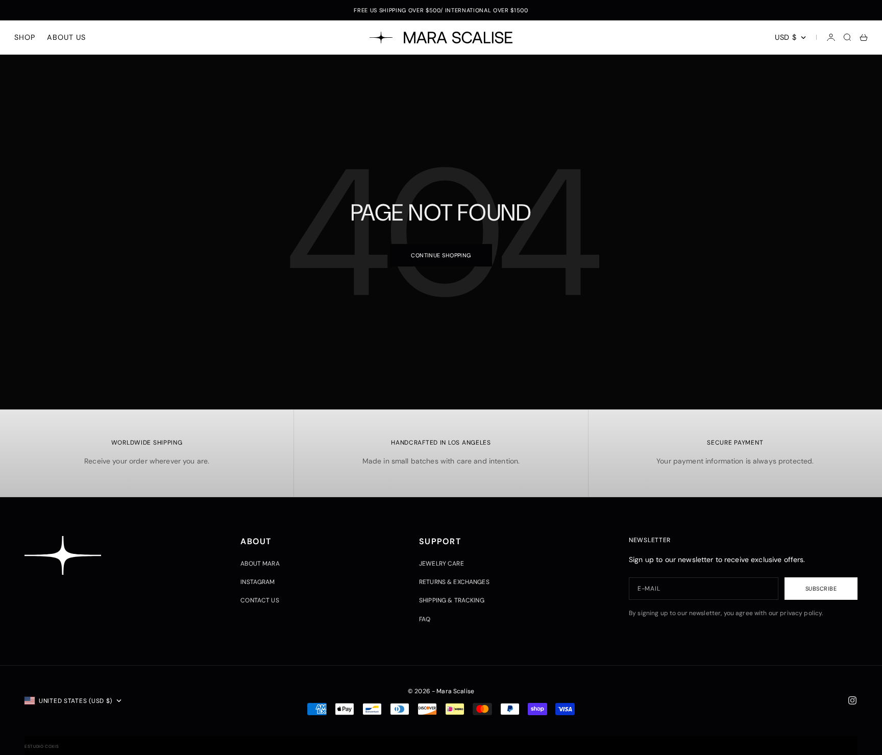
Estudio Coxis (41, 746)
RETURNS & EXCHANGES (454, 582)
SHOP (24, 37)
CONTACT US (259, 600)
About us (66, 37)
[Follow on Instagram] (852, 700)
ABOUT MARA (259, 563)
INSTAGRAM (257, 582)
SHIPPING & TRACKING (451, 600)
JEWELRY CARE (441, 563)
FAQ (424, 619)
